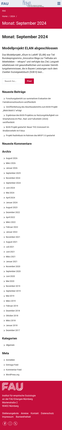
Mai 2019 (10, 296)
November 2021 (13, 237)
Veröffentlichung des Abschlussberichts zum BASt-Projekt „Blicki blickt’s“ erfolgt (30, 109)
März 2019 (10, 301)
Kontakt (35, 413)
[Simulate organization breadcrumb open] (5, 3)
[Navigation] (59, 3)
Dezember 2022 (13, 212)
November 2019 (13, 286)
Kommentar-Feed (13, 370)
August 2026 (11, 158)
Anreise (24, 413)
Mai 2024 (10, 193)
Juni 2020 (10, 276)
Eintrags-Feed (12, 365)
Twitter (15, 423)
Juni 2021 (10, 252)
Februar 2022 (12, 227)
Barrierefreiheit (23, 416)
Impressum (8, 416)
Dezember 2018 (13, 311)
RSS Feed (10, 423)
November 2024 (13, 178)
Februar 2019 (12, 306)
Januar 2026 (11, 168)
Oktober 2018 (12, 315)
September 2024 (13, 183)
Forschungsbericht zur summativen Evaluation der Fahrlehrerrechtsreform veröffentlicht (27, 100)
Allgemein (10, 345)
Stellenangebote (10, 413)
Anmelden (10, 360)
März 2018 (10, 320)
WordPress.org (12, 374)
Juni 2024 (10, 188)
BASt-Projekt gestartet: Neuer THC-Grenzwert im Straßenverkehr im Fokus (26, 129)
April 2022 (10, 217)
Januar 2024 (11, 202)
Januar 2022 (11, 232)
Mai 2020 (10, 281)
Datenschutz (47, 413)
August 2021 (11, 242)
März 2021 (10, 256)
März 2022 (10, 222)
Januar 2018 (11, 325)
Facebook (5, 423)
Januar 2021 (11, 261)
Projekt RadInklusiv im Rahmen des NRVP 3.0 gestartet (30, 135)
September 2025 (13, 173)
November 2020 (13, 266)
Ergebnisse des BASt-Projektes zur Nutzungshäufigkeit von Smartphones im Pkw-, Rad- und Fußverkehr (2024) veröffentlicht (30, 118)
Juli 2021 (10, 247)
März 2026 (10, 163)
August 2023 (11, 207)
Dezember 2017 (13, 330)
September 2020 (13, 271)
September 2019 (13, 291)
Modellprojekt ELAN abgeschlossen (30, 48)
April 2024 (10, 197)
